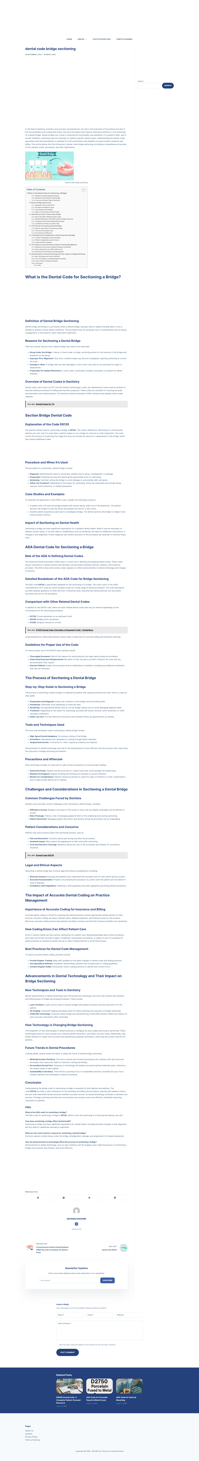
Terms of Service (32, 1440)
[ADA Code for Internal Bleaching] (129, 1386)
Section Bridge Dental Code (41, 203)
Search (140, 81)
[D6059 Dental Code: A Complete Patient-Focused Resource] (69, 1386)
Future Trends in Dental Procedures (46, 261)
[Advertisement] (69, 16)
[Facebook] (38, 1198)
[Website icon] (76, 1224)
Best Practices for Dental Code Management (49, 251)
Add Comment (64, 1323)
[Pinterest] (89, 1198)
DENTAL (81, 39)
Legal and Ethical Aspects (43, 242)
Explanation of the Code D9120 (44, 205)
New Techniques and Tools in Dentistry (47, 256)
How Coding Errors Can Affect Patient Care (49, 249)
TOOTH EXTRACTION (101, 39)
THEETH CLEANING (124, 39)
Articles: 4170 (76, 1229)
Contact (28, 1434)
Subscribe (107, 1280)
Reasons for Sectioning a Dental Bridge (47, 198)
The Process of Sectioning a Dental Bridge (47, 226)
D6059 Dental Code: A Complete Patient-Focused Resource (68, 1400)
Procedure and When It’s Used (44, 207)
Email (90, 1315)
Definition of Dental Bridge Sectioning (47, 196)
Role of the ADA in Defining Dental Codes (48, 217)
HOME (69, 39)
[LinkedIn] (115, 1198)
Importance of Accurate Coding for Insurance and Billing (53, 247)
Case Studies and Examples (44, 209)
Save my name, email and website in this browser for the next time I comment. (87, 1345)
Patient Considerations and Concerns (47, 240)
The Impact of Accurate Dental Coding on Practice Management (54, 245)
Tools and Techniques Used (44, 230)
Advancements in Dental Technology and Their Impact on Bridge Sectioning (58, 254)
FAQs (39, 265)
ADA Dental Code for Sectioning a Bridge (46, 214)
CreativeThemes (117, 1451)
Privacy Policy (31, 1437)
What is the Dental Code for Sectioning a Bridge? (47, 193)
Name (61, 1315)
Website (120, 1315)
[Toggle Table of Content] (82, 190)
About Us (29, 1430)
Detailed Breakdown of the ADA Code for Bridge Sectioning (54, 219)
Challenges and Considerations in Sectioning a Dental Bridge (53, 235)
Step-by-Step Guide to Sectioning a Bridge (48, 228)
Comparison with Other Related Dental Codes (49, 221)
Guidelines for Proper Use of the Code (47, 223)
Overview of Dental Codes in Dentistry (47, 200)
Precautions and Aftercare (43, 233)
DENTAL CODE (51, 54)
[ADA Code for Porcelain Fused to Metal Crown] (99, 1386)
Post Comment (67, 1352)
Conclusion (38, 263)
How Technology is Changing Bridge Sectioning (50, 259)
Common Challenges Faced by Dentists (47, 238)
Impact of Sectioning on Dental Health (47, 212)
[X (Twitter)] (63, 1198)
